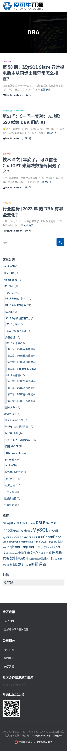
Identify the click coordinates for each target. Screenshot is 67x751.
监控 (15, 564)
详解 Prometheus (15, 453)
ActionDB (9, 266)
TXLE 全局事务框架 (15, 330)
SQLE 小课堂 (13, 324)
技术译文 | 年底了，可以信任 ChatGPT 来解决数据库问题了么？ (32, 165)
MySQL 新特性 (13, 472)
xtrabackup (12, 553)
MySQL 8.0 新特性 (33, 537)
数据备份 (37, 559)
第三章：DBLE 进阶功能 (20, 387)
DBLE (40, 523)
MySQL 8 (7, 537)
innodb (8, 530)
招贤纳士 (9, 658)
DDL (48, 523)
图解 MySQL (11, 446)
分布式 (44, 553)
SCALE (9, 312)
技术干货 (9, 459)
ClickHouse (28, 523)
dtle (53, 523)
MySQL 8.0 (17, 537)
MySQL (40, 530)
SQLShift (9, 286)
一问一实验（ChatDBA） (15, 110)
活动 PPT (9, 621)
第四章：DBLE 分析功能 (20, 401)
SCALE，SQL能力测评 (51, 541)
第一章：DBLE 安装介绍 (20, 381)
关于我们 (9, 666)
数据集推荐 (10, 498)
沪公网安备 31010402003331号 (35, 742)
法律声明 (58, 736)
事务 (30, 553)
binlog (7, 523)
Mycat (28, 530)
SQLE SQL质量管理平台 (18, 318)
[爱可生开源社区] (24, 6)
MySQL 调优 (11, 433)
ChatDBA (7, 61)
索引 (21, 564)
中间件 (22, 553)
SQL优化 (51, 547)
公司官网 (9, 649)
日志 (60, 559)
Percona (15, 541)
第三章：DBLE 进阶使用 (20, 355)
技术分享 (7, 154)
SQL (5, 547)
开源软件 (22, 558)
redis (36, 542)
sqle (11, 547)
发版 (6, 558)
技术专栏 (9, 414)
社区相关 (9, 505)
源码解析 (7, 564)
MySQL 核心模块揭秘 (16, 426)
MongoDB (18, 531)
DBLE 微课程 (13, 375)
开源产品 (9, 293)
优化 (37, 553)
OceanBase (10, 279)
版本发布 (10, 407)
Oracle (6, 541)
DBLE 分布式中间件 (15, 298)
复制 (13, 558)
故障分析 (10, 485)
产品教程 (10, 337)
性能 (31, 559)
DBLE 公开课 (13, 343)
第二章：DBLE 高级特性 (20, 362)
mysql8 (53, 530)
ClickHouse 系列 (14, 420)
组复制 (29, 564)
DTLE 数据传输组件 (15, 305)
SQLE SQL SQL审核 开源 (31, 547)
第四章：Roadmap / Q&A (21, 368)
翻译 (38, 564)
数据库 (45, 558)
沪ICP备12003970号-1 (42, 736)
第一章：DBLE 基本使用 (20, 349)
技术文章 (9, 491)
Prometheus (26, 541)
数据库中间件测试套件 (16, 629)
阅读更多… (46, 89)
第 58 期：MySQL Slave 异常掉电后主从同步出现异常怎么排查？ (33, 73)
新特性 (53, 558)
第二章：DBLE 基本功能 (20, 394)
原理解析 (55, 553)
